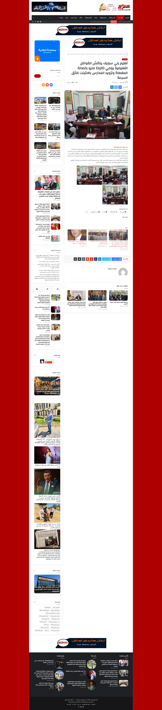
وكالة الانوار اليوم (69, 699)
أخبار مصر (120, 17)
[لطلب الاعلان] (81, 643)
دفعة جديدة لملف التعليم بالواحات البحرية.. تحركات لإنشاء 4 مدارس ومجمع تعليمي (43, 327)
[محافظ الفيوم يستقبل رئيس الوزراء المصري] (118, 295)
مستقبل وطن (55, 630)
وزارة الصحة (39, 630)
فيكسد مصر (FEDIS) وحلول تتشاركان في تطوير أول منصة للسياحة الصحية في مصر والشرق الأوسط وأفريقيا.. (41, 155)
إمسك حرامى (74, 17)
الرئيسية (127, 17)
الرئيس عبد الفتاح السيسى (52, 613)
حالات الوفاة (45, 619)
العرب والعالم (112, 17)
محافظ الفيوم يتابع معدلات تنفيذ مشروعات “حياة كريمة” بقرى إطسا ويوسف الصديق (42, 218)
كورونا (46, 624)
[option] (47, 386)
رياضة (67, 17)
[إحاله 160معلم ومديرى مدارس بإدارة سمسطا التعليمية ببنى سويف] (77, 234)
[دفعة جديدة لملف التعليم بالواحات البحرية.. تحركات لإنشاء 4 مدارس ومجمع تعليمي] (55, 327)
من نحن (79, 704)
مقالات (80, 17)
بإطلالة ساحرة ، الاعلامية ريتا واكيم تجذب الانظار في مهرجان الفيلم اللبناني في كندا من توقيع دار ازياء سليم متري (42, 228)
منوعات (61, 17)
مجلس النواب (45, 627)
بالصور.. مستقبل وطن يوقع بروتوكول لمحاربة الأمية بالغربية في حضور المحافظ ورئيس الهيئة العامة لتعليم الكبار (98, 304)
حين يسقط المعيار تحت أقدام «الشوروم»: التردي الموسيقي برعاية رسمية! (54, 134)
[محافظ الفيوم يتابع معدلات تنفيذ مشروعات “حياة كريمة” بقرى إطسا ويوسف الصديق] (55, 218)
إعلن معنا (69, 704)
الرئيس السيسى (44, 610)
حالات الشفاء (55, 619)
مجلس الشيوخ (55, 627)
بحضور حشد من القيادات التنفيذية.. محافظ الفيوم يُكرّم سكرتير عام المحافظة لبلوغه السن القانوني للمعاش (48, 195)
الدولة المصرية (55, 610)
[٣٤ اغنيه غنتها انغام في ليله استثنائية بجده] (55, 309)
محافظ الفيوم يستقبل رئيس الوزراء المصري (119, 303)
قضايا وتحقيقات (88, 17)
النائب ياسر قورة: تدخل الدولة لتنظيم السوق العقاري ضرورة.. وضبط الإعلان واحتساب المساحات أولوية (86, 21)
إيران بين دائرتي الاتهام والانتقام (44, 237)
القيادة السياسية (43, 616)
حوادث (95, 17)
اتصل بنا (74, 704)
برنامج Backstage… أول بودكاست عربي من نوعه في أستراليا (54, 107)
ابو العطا (47, 607)
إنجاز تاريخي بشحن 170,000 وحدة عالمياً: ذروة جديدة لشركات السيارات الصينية (47, 589)
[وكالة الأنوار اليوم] (114, 7)
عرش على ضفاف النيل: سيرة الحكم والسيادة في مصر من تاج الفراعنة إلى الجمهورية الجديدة (40, 134)
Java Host (77, 702)
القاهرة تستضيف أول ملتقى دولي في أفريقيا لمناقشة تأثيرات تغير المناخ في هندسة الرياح (54, 153)
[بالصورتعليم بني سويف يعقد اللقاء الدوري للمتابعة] (97, 234)
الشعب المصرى (55, 616)
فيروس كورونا (55, 624)
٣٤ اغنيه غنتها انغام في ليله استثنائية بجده (49, 261)
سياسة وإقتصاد (103, 17)
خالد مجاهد (43, 621)
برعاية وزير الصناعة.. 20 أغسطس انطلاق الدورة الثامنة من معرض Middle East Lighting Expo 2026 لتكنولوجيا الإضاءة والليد (47, 257)
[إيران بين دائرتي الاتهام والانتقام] (55, 238)
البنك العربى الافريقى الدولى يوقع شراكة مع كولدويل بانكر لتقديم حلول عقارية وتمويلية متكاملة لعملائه (76, 304)
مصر (47, 630)
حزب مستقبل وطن (54, 621)
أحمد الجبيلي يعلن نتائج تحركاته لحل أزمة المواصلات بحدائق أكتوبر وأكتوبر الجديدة (47, 391)
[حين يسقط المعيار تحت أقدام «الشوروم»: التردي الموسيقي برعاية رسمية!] (54, 126)
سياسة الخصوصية (86, 704)
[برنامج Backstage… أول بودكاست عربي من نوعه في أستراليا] (54, 100)
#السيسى (56, 607)
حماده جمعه (122, 82)
